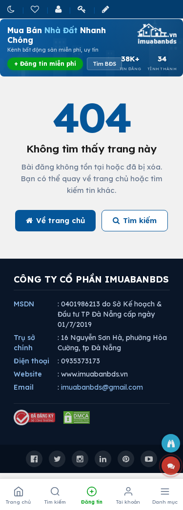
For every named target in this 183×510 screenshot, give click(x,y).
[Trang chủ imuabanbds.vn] (156, 33)
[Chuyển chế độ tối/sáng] (12, 9)
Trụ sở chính (24, 342)
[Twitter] (57, 459)
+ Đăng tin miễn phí (45, 63)
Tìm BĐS (104, 63)
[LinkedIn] (103, 459)
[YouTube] (149, 459)
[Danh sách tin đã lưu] (35, 9)
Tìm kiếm (140, 220)
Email (24, 387)
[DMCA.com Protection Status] (76, 417)
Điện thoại (31, 361)
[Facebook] (34, 459)
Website (28, 374)
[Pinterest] (126, 459)
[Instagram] (80, 459)
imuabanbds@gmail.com (102, 387)
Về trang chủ (60, 220)
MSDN (24, 304)
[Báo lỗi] (171, 443)
